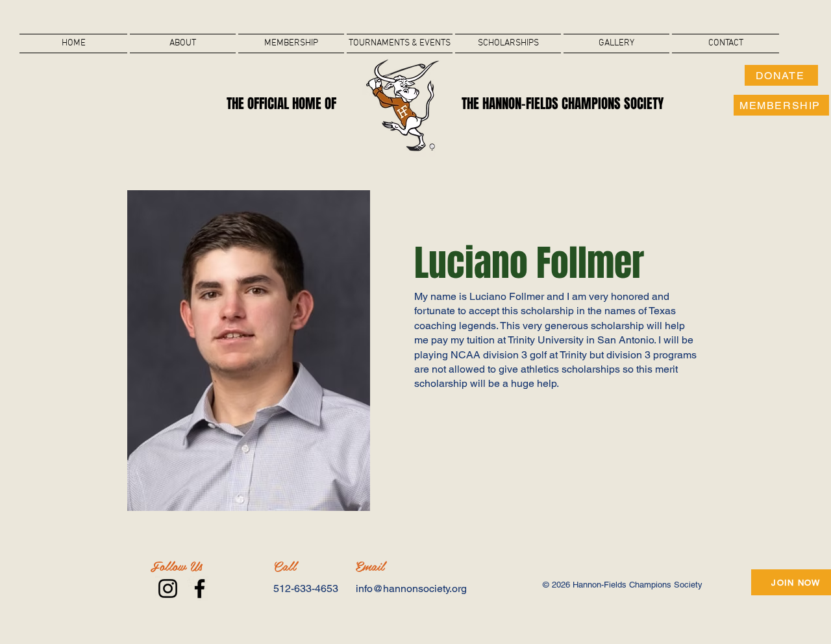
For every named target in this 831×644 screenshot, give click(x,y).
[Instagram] (167, 588)
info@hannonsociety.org (411, 588)
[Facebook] (199, 588)
